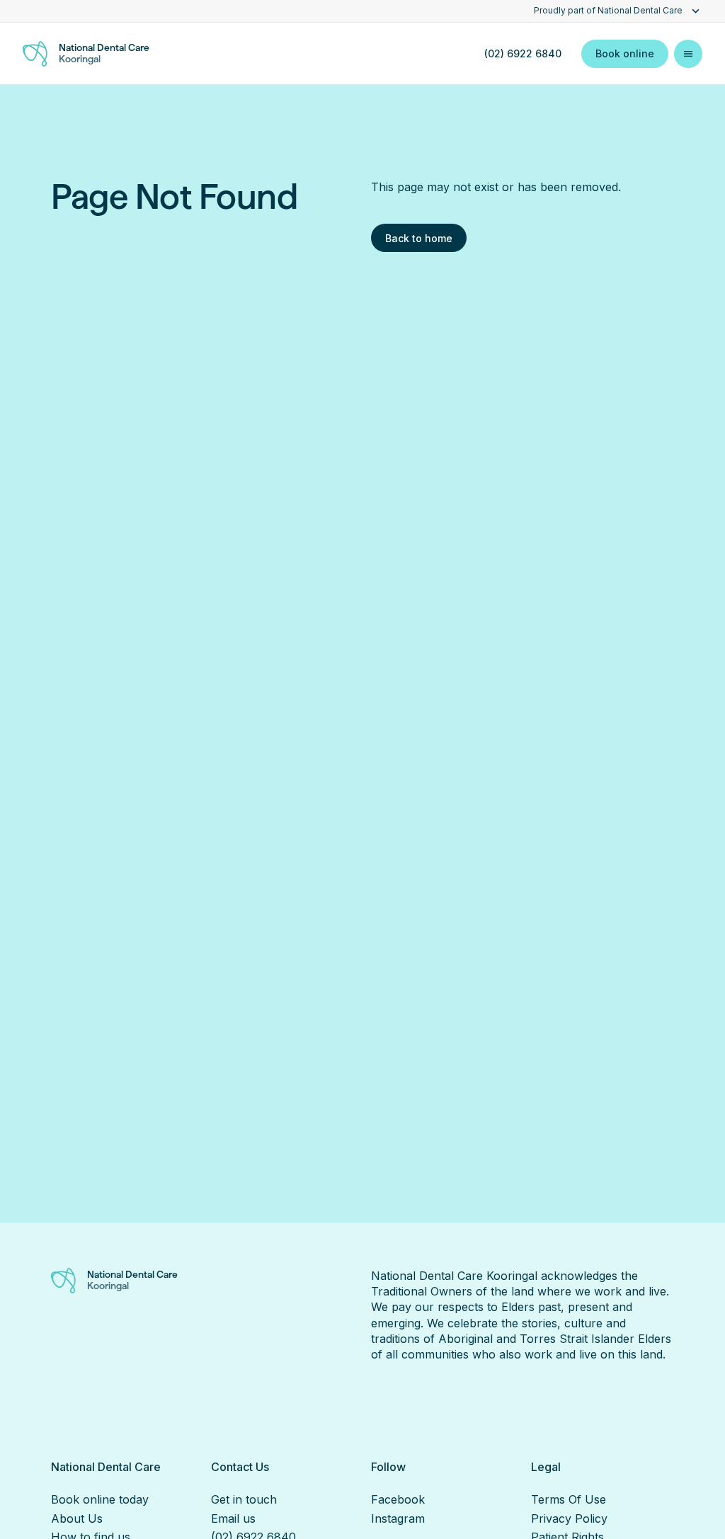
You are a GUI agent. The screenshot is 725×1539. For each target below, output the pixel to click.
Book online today (100, 1499)
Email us (233, 1518)
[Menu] (688, 54)
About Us (77, 1518)
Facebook (398, 1499)
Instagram (398, 1518)
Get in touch (244, 1499)
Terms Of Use (568, 1499)
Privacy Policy (569, 1518)
